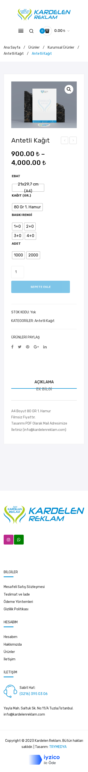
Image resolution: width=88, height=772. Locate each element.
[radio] (28, 187)
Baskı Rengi (22, 215)
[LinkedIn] (45, 347)
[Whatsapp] (19, 540)
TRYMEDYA (57, 747)
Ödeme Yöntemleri (18, 602)
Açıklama (44, 382)
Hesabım (10, 637)
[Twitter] (20, 347)
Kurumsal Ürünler (61, 47)
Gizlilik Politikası (16, 609)
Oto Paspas (64, 141)
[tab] (44, 382)
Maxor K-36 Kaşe (73, 141)
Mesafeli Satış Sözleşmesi (24, 587)
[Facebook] (12, 347)
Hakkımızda (13, 644)
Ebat (16, 176)
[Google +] (36, 347)
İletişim (9, 659)
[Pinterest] (27, 347)
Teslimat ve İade (17, 594)
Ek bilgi (44, 389)
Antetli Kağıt (14, 54)
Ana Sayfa (12, 47)
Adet (16, 243)
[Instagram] (8, 540)
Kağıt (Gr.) (21, 195)
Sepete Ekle (41, 287)
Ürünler (34, 47)
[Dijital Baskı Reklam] (44, 15)
